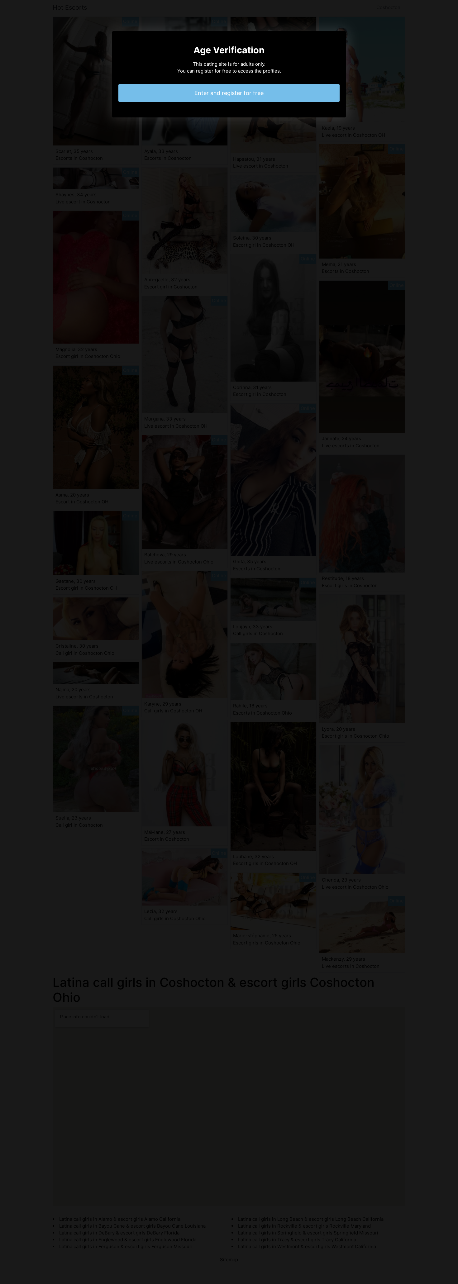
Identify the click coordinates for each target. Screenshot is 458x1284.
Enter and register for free (229, 93)
